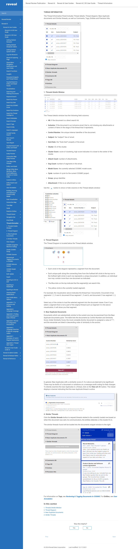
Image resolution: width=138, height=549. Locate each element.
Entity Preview (10, 153)
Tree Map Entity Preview (11, 162)
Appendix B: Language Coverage (12, 310)
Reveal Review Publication (36, 3)
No (87, 528)
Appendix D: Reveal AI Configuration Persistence (12, 322)
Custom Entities (11, 180)
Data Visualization (11, 199)
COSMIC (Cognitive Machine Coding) (12, 246)
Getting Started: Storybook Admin (11, 46)
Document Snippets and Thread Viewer (12, 78)
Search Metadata (11, 118)
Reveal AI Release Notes (10, 355)
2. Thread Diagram (12, 231)
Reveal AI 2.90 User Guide (11, 36)
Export (8, 277)
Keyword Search (11, 96)
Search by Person (11, 99)
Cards (8, 208)
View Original (10, 242)
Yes (74, 528)
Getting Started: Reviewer (11, 41)
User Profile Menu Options (11, 298)
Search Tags (10, 124)
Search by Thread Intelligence (11, 114)
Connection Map (11, 202)
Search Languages (12, 130)
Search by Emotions (12, 110)
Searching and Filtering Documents (12, 92)
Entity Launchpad (11, 166)
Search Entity (10, 127)
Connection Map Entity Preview (11, 157)
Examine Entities (11, 211)
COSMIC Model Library (11, 270)
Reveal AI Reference (9, 358)
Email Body (9, 220)
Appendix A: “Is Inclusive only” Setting (11, 304)
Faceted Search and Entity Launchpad (12, 147)
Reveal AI (5, 24)
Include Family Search (10, 134)
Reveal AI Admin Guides (10, 353)
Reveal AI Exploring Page (12, 58)
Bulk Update (10, 274)
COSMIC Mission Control (11, 265)
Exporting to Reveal (12, 289)
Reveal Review (6, 19)
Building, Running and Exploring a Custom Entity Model (11, 193)
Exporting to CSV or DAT (12, 281)
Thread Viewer (10, 214)
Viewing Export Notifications (10, 293)
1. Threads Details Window (12, 227)
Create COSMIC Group (11, 250)
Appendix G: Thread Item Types (12, 344)
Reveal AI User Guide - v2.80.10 (11, 349)
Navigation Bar (10, 217)
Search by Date (11, 102)
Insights (8, 74)
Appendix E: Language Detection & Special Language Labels (12, 330)
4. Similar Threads (11, 239)
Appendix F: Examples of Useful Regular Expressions (12, 338)
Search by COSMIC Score (12, 106)
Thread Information (12, 223)
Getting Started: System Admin (11, 51)
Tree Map (9, 205)
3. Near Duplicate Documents (11, 235)
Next (114, 537)
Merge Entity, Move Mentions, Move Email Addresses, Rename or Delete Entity (12, 173)
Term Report (10, 143)
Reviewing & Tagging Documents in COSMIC (12, 259)
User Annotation (11, 187)
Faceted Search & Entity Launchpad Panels (11, 84)
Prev (46, 537)
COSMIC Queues (11, 254)
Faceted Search (11, 150)
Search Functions (11, 71)
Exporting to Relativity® (10, 286)
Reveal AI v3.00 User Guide (11, 31)
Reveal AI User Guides (10, 27)
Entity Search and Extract (11, 184)
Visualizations (10, 89)
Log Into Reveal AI (11, 54)
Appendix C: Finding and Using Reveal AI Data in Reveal (12, 316)
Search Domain (11, 121)
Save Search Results (10, 139)
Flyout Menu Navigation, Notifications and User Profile (11, 65)
